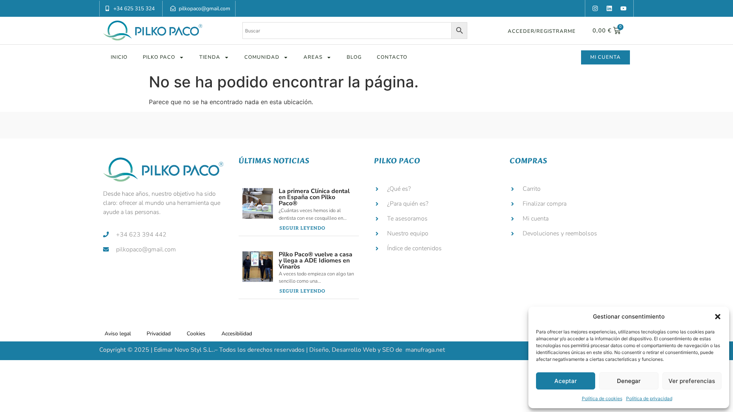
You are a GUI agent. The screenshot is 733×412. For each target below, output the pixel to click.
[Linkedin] (609, 8)
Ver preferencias (691, 381)
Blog (354, 57)
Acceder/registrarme (542, 31)
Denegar (629, 381)
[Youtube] (623, 8)
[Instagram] (595, 8)
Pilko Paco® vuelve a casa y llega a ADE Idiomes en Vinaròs (315, 260)
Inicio (119, 57)
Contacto (392, 57)
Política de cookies (602, 398)
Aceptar (565, 381)
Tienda (209, 57)
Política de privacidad (649, 398)
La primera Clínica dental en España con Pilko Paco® (314, 197)
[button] (718, 316)
